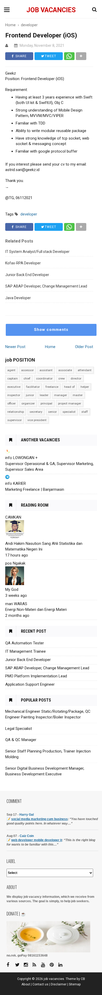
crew (61, 378)
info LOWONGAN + (21, 457)
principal (46, 403)
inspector (13, 395)
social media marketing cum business (39, 819)
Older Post (84, 346)
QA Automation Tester (24, 643)
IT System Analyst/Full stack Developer (37, 252)
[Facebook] (10, 965)
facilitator (33, 387)
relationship (15, 412)
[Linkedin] (62, 965)
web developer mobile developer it (36, 840)
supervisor (14, 420)
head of (69, 387)
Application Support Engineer (30, 684)
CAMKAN (13, 517)
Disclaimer (58, 984)
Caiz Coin (27, 836)
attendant (85, 370)
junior (30, 395)
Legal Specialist (18, 728)
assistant (46, 370)
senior (52, 412)
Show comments (51, 329)
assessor (27, 370)
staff (84, 412)
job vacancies (51, 10)
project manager (69, 403)
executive (13, 387)
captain (12, 378)
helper (85, 387)
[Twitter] (19, 965)
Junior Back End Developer (27, 275)
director (76, 378)
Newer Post (15, 346)
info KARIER (15, 483)
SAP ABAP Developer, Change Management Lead (46, 286)
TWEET (50, 56)
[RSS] (36, 965)
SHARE (20, 56)
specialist (69, 412)
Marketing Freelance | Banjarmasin (34, 489)
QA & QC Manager (20, 739)
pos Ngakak (15, 563)
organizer (28, 403)
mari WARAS (16, 603)
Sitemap (75, 984)
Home (50, 346)
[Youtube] (45, 965)
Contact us (40, 984)
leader (44, 395)
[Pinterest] (54, 965)
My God (11, 589)
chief (27, 378)
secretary (36, 412)
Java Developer (18, 298)
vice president (37, 420)
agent (11, 370)
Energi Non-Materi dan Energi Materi (36, 609)
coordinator (44, 378)
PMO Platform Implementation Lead (36, 676)
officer (11, 403)
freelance (52, 387)
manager (60, 395)
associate (65, 370)
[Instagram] (28, 965)
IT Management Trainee (25, 651)
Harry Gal (26, 814)
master (78, 395)
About (25, 984)
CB (83, 979)
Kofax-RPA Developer (23, 263)
